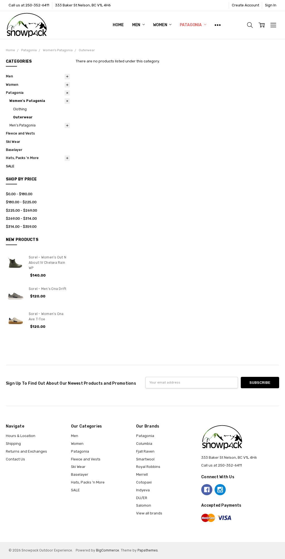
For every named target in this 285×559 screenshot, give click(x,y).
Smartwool (145, 459)
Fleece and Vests (20, 133)
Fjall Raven (145, 451)
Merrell (142, 474)
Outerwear (23, 117)
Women (160, 25)
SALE (10, 166)
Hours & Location (20, 436)
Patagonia (191, 25)
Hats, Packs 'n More (22, 158)
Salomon (143, 505)
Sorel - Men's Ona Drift (48, 289)
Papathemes (147, 550)
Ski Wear (13, 142)
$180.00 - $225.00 (21, 202)
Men (136, 25)
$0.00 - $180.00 (19, 194)
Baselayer (14, 150)
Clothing (20, 109)
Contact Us (15, 459)
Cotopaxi (144, 482)
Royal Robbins (148, 467)
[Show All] (217, 25)
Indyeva (143, 490)
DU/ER (141, 498)
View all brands (149, 513)
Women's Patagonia (27, 101)
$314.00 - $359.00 (21, 227)
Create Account (245, 5)
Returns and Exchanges (26, 451)
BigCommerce (107, 550)
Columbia (144, 443)
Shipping (13, 443)
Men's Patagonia (22, 125)
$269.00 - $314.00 (21, 219)
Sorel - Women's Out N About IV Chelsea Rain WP (47, 262)
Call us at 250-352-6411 (29, 5)
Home (118, 25)
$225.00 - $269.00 (21, 211)
